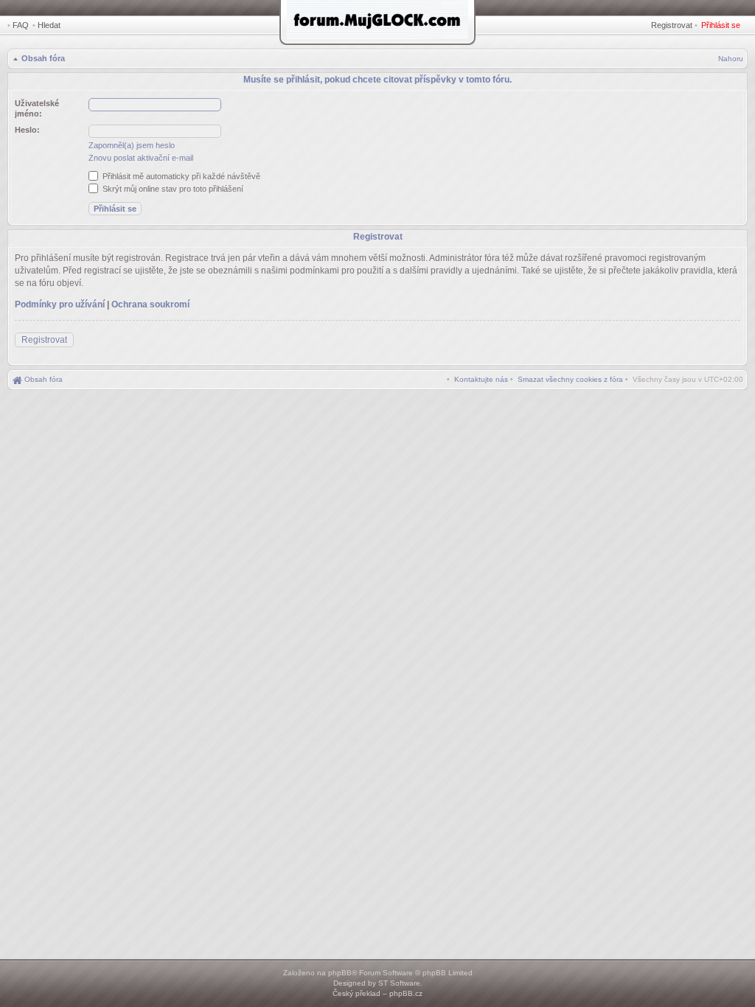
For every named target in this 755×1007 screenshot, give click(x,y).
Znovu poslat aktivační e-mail (140, 157)
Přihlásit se (720, 25)
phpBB (340, 973)
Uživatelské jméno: (37, 108)
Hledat (49, 25)
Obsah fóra (43, 58)
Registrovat (671, 25)
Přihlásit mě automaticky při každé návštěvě (180, 176)
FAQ (21, 25)
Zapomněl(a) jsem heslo (131, 145)
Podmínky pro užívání (60, 304)
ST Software (399, 983)
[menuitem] (570, 379)
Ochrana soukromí (150, 304)
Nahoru (730, 59)
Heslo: (27, 129)
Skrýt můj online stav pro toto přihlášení (171, 188)
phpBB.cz (405, 993)
